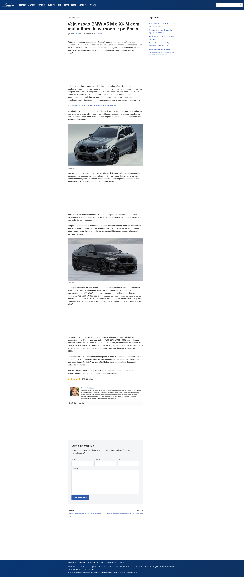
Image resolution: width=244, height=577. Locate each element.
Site (119, 459)
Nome (74, 459)
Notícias (41, 5)
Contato (121, 562)
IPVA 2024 (71, 17)
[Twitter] (77, 403)
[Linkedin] (83, 403)
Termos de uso (111, 562)
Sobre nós (81, 562)
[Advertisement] (105, 70)
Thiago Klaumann (75, 33)
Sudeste (51, 5)
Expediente (72, 562)
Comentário (75, 468)
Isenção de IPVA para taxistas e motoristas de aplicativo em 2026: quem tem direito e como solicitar (162, 52)
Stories (22, 5)
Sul (59, 5)
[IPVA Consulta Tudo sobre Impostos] (8, 5)
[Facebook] (69, 403)
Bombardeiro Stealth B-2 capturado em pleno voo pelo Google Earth (93, 105)
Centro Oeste (70, 5)
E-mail (97, 459)
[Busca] (240, 5)
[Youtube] (80, 403)
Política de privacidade (96, 562)
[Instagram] (72, 403)
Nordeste (83, 5)
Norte (93, 5)
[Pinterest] (75, 403)
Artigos (31, 5)
